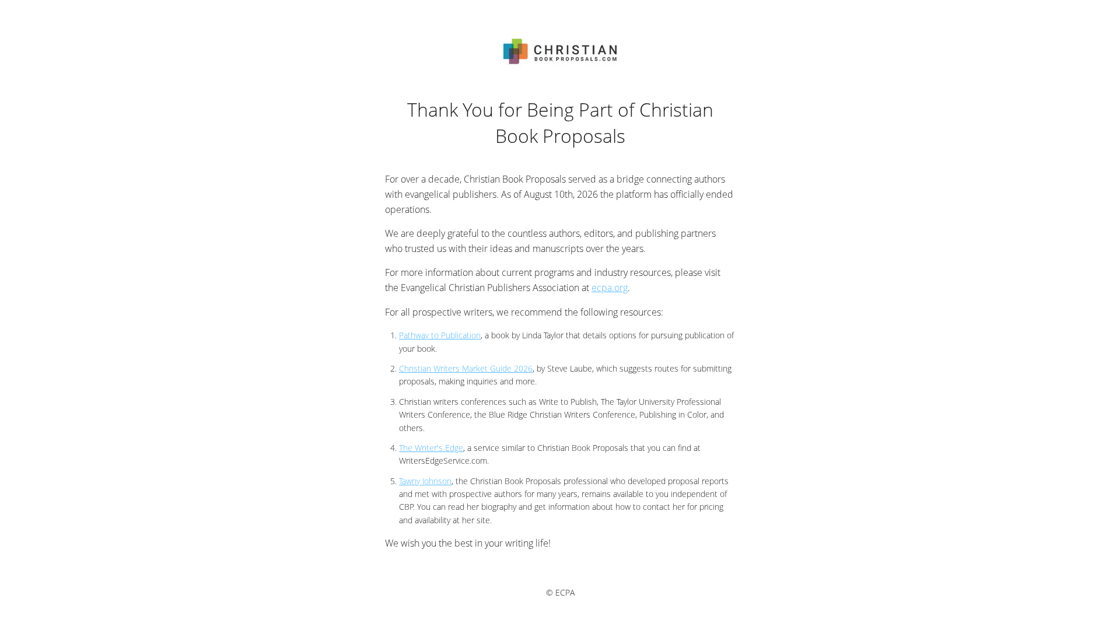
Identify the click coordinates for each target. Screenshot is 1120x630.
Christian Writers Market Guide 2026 (466, 368)
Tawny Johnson (425, 481)
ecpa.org (610, 287)
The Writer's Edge (431, 447)
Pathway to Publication (440, 335)
